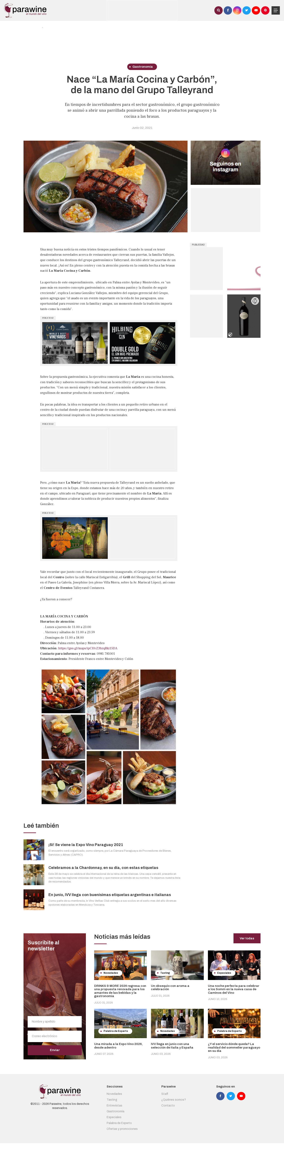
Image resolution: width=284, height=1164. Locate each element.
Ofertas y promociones (122, 1128)
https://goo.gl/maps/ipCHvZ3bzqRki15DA (87, 648)
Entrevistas (114, 1105)
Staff (164, 1093)
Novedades (114, 1093)
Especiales (114, 1117)
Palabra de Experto (119, 1123)
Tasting (112, 1099)
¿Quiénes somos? (173, 1099)
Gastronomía (115, 1111)
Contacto (168, 1105)
